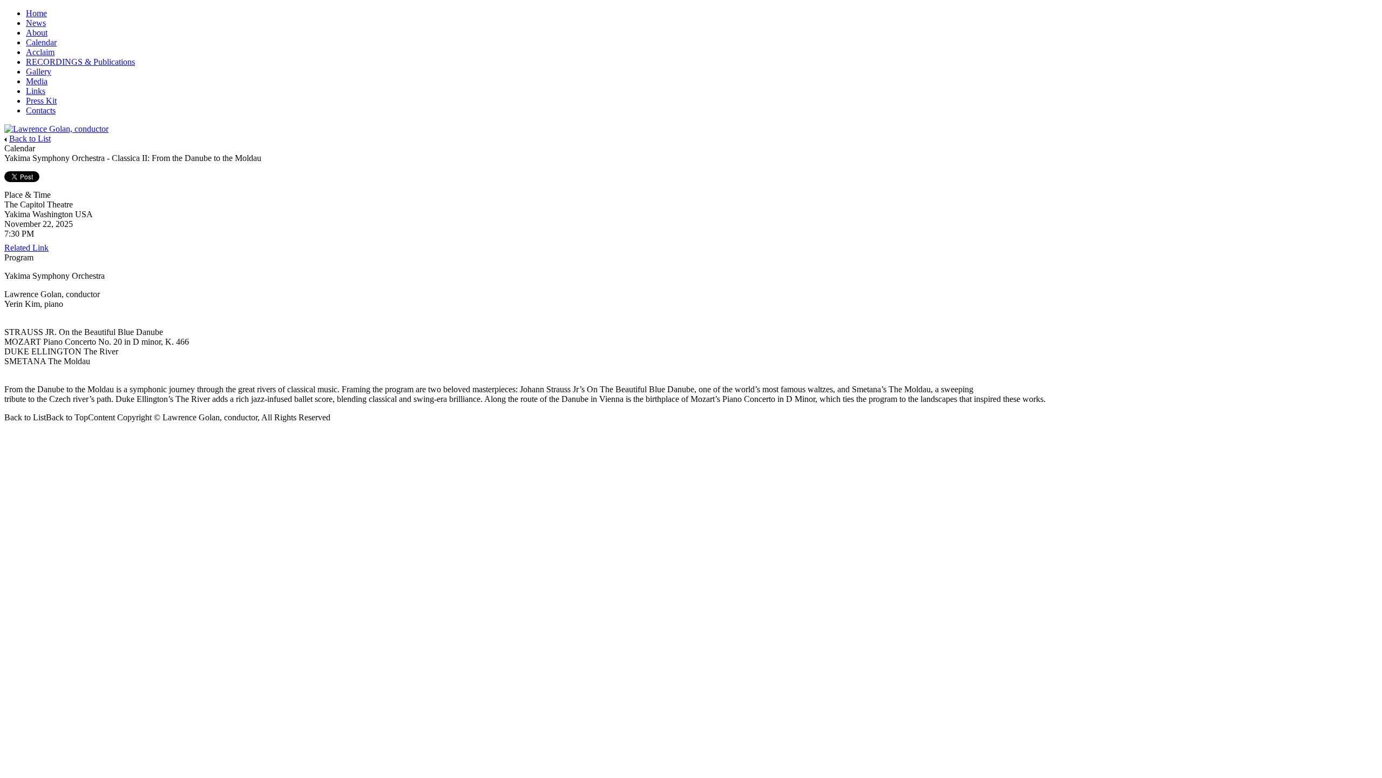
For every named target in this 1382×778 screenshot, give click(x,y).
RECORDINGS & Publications (80, 61)
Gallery (38, 71)
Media (37, 81)
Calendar (41, 42)
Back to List (30, 138)
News (36, 23)
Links (35, 91)
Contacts (41, 110)
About (37, 32)
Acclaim (40, 52)
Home (36, 13)
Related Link (26, 247)
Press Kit (41, 100)
